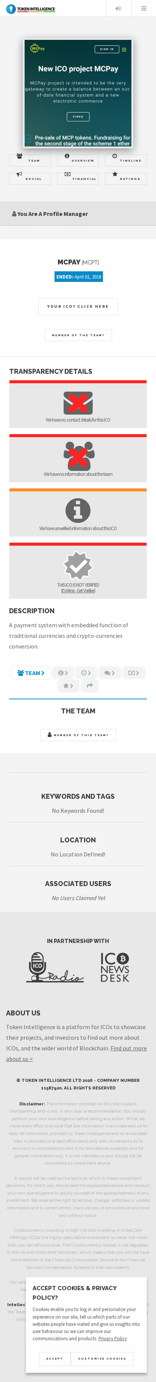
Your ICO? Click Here (78, 306)
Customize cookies (102, 1358)
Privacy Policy (112, 1338)
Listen (118, 8)
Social (33, 179)
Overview (83, 160)
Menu (144, 8)
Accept (55, 1358)
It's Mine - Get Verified (78, 590)
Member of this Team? (80, 735)
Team (34, 160)
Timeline (131, 160)
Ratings (130, 179)
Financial (85, 179)
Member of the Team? (78, 335)
